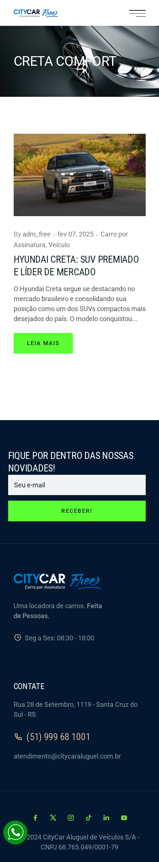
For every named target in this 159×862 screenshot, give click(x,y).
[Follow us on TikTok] (89, 818)
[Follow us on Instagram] (71, 818)
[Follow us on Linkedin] (107, 818)
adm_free (37, 234)
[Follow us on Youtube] (124, 818)
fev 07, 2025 (76, 234)
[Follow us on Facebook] (36, 818)
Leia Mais (43, 343)
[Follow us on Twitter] (54, 818)
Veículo (59, 245)
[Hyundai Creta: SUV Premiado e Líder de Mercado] (80, 174)
